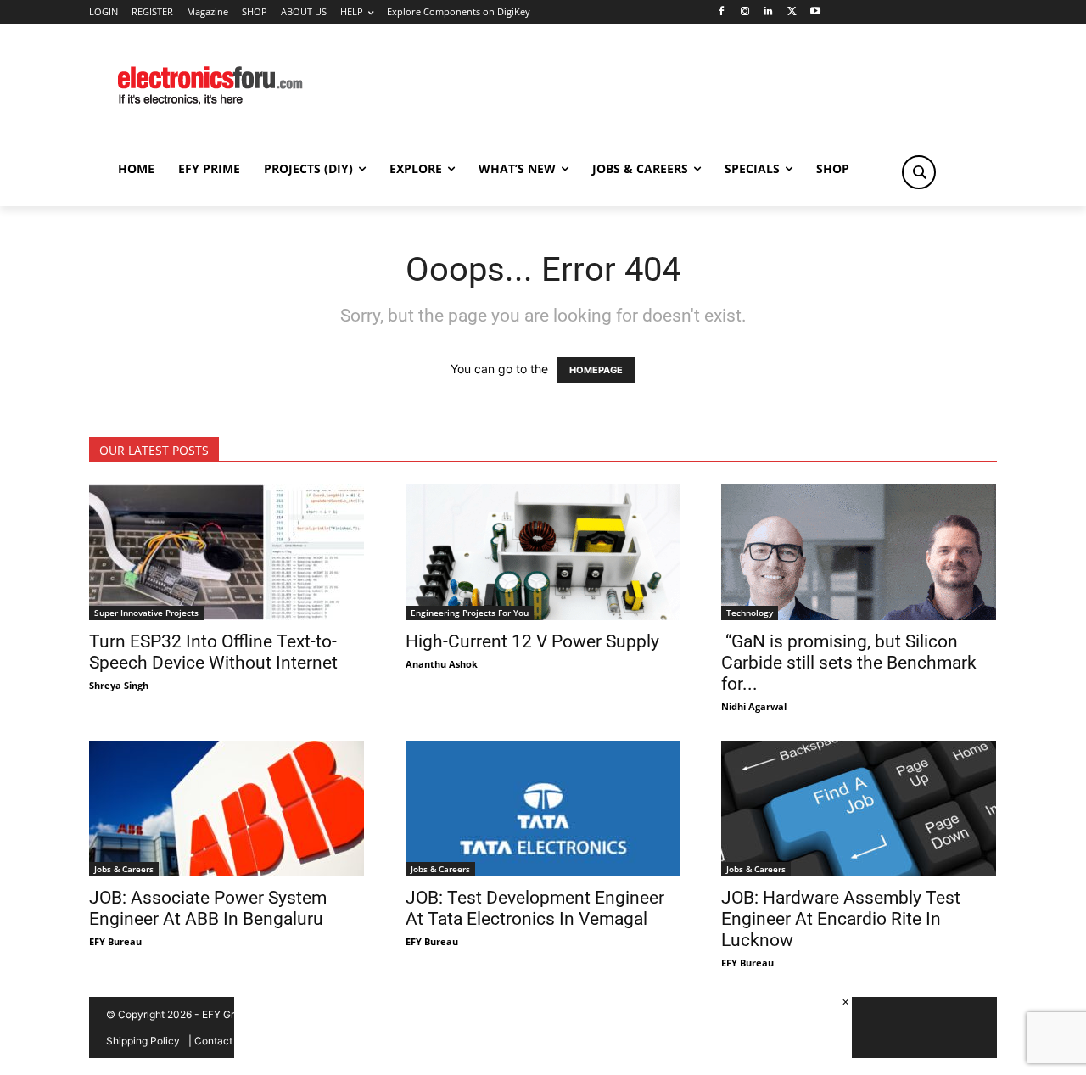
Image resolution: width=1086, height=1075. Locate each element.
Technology (749, 613)
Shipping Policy (143, 1040)
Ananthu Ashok (442, 664)
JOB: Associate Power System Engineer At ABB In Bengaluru (208, 908)
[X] (792, 12)
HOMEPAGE (596, 370)
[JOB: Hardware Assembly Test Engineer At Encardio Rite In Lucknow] (859, 808)
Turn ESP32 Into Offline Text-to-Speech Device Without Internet (213, 652)
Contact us (220, 1040)
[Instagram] (744, 12)
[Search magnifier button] (918, 172)
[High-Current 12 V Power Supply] (543, 552)
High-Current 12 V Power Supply (532, 641)
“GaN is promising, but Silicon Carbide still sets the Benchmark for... (849, 662)
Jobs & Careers (124, 869)
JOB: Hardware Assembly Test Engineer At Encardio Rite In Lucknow (840, 918)
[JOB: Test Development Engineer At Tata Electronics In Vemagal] (543, 808)
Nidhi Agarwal (754, 706)
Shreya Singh (118, 685)
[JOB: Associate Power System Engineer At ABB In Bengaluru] (227, 808)
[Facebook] (721, 12)
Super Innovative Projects (146, 613)
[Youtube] (816, 12)
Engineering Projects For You (470, 613)
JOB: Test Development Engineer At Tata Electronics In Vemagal (535, 908)
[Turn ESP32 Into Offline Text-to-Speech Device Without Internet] (227, 552)
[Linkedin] (768, 12)
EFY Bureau (115, 941)
